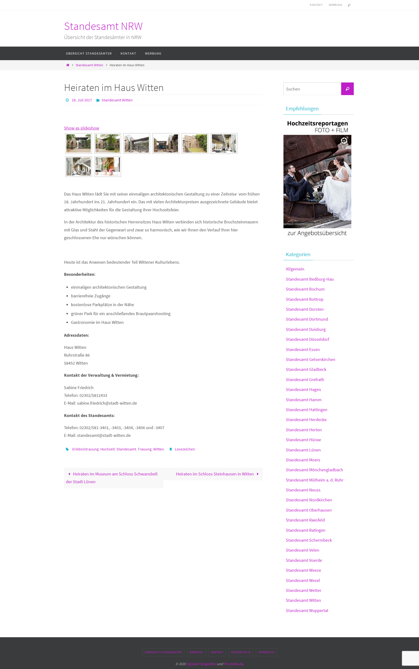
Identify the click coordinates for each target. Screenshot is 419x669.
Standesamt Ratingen (305, 530)
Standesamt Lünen (303, 450)
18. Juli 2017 (82, 100)
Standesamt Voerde (304, 560)
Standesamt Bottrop (304, 299)
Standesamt (126, 449)
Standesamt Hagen (303, 389)
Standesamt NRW (103, 26)
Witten (158, 449)
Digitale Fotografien (201, 663)
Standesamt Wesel (303, 580)
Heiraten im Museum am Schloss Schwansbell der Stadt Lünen (112, 477)
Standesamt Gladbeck (306, 369)
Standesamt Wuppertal (307, 610)
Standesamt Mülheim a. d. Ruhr (314, 480)
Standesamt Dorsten (305, 309)
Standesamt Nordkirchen (309, 500)
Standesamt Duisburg (306, 329)
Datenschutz (241, 652)
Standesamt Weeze (303, 570)
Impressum (266, 652)
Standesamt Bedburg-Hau (310, 279)
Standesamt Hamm (304, 399)
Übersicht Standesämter (163, 652)
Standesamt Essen (303, 349)
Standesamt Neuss (303, 490)
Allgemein (295, 269)
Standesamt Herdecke (306, 419)
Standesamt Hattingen (306, 409)
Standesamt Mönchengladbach (314, 470)
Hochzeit (107, 449)
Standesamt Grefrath (305, 379)
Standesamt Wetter (303, 590)
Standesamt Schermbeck (309, 540)
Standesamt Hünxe (303, 439)
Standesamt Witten (89, 65)
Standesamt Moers (303, 460)
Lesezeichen (185, 449)
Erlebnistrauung (85, 449)
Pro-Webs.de (233, 663)
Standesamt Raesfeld (305, 520)
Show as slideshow (81, 128)
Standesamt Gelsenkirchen (310, 359)
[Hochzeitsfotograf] (317, 237)
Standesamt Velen (302, 550)
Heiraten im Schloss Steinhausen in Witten (215, 474)
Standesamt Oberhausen (309, 510)
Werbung (335, 5)
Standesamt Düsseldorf (307, 339)
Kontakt (316, 5)
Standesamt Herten (304, 429)
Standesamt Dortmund (307, 319)
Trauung (145, 449)
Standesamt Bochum (305, 289)
